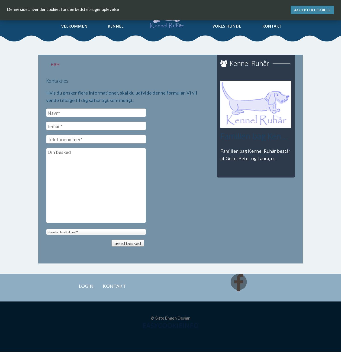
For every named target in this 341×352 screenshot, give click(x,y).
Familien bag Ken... (253, 136)
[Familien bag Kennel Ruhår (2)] (255, 104)
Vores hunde (226, 26)
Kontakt (271, 26)
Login (86, 286)
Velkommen (74, 26)
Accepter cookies (312, 10)
